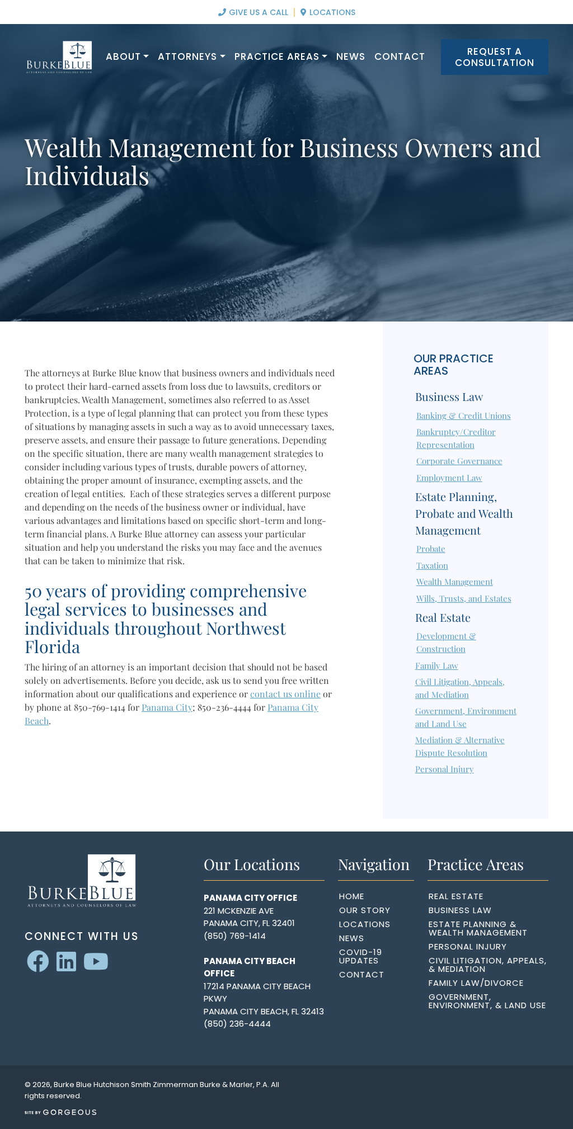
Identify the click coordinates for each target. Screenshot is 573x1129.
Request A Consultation (494, 57)
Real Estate (443, 617)
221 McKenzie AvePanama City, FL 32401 (249, 917)
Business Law (449, 396)
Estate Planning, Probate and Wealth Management (464, 513)
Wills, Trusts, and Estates (463, 598)
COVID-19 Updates (360, 956)
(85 (211, 936)
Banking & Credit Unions (463, 415)
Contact (399, 56)
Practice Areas (277, 56)
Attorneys (187, 56)
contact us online (285, 694)
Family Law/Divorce (476, 983)
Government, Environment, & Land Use (487, 1001)
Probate (430, 548)
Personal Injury (444, 768)
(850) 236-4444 (237, 1023)
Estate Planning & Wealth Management (478, 928)
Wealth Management (454, 581)
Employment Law (449, 477)
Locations (331, 12)
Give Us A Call (257, 12)
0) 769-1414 (242, 936)
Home (351, 896)
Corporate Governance (459, 460)
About (123, 56)
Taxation (432, 565)
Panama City (167, 707)
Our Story (365, 910)
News (350, 56)
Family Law (436, 665)
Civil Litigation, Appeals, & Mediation (488, 965)
